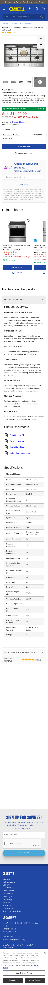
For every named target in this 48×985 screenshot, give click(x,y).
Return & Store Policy (13, 911)
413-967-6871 (16, 937)
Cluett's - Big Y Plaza (18, 944)
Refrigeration (9, 882)
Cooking (5, 24)
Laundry (6, 879)
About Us (7, 905)
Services (6, 902)
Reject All (13, 980)
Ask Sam (24, 184)
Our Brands (8, 893)
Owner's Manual (17, 441)
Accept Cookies (35, 980)
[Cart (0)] (44, 9)
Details (40, 109)
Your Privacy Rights (24, 973)
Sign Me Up (24, 853)
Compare (19, 272)
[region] (24, 967)
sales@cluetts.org (17, 939)
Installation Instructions (20, 453)
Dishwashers (8, 888)
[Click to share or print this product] (41, 39)
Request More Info (25, 153)
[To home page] (17, 9)
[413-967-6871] (37, 9)
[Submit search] (41, 16)
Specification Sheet (18, 435)
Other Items (8, 891)
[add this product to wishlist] (41, 45)
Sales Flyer (7, 896)
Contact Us (8, 908)
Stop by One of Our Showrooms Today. (26, 2)
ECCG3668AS (14, 125)
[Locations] (29, 9)
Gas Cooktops (25, 24)
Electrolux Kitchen (18, 122)
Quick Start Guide (18, 447)
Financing (7, 899)
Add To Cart (24, 146)
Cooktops (14, 24)
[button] (4, 9)
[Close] (45, 953)
